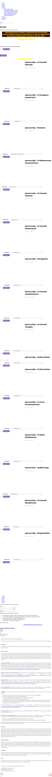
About (3, 4)
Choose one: (5, 154)
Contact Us (4, 18)
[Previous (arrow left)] (0, 776)
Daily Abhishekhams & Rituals (10, 14)
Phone (1, 612)
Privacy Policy (9, 594)
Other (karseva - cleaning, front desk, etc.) (11, 620)
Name (1, 606)
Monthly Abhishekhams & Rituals (10, 13)
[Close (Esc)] (0, 775)
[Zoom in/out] (3, 775)
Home (3, 2)
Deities (3, 6)
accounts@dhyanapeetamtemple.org (33, 669)
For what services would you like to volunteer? (9, 613)
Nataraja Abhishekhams (9, 15)
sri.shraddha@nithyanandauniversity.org (32, 624)
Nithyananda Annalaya (8, 9)
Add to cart (6, 49)
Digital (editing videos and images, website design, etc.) (14, 619)
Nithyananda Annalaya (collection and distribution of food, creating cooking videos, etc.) (20, 615)
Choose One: (7, 88)
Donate (3, 19)
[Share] (1, 775)
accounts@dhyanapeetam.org (11, 669)
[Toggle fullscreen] (2, 775)
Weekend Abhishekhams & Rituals (11, 11)
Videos (3, 16)
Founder (3, 5)
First (14, 607)
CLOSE (1, 773)
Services (3, 7)
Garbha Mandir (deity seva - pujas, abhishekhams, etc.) (14, 618)
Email (1, 610)
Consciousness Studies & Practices (11, 10)
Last (14, 609)
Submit (1, 630)
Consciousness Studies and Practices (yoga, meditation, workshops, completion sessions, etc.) (21, 616)
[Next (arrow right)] (1, 776)
